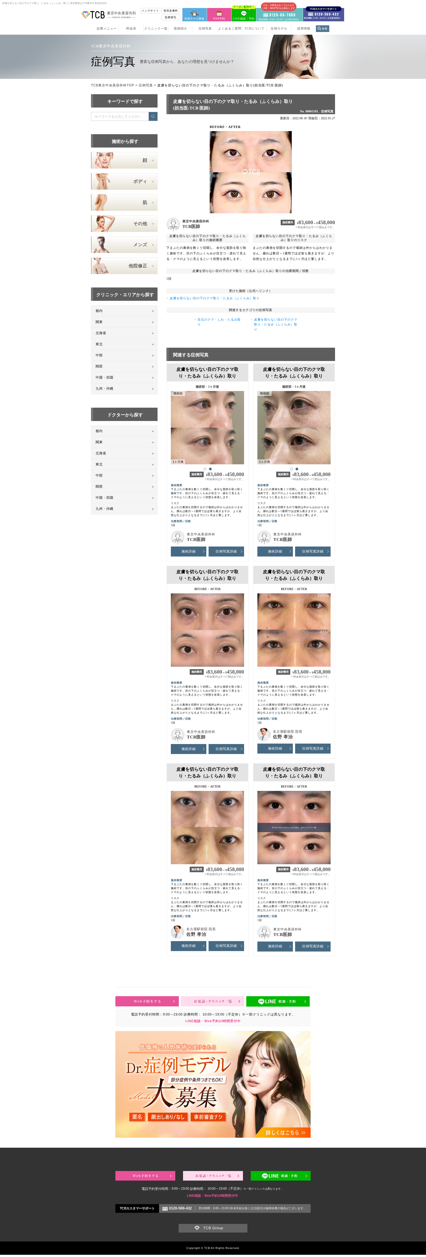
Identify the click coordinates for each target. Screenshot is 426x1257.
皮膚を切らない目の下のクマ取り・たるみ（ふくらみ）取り (215, 298)
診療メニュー (107, 28)
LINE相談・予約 (243, 14)
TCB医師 (191, 226)
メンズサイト (150, 10)
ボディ (140, 181)
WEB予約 (219, 18)
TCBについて (254, 28)
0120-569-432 (180, 1208)
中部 (99, 355)
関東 (99, 322)
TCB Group (213, 1228)
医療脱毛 (170, 17)
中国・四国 (104, 377)
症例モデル (279, 28)
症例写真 (205, 28)
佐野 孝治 (283, 736)
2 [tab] (210, 469)
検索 (324, 28)
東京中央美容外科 (195, 221)
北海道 (101, 333)
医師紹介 (180, 28)
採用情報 (303, 28)
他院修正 (138, 265)
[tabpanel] (207, 426)
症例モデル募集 (194, 18)
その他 (140, 223)
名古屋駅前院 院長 (287, 731)
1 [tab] (205, 469)
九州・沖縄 (104, 388)
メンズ (140, 244)
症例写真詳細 (226, 551)
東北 (99, 344)
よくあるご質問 (229, 28)
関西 (99, 366)
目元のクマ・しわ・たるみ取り (219, 322)
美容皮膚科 (171, 10)
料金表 (131, 28)
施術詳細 (188, 551)
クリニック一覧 (156, 28)
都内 (99, 311)
